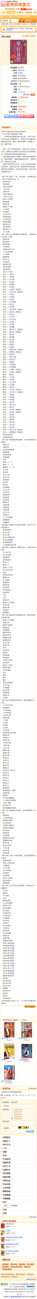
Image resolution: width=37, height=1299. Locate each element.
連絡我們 (27, 1267)
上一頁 (27, 1095)
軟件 (28, 17)
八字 (6, 17)
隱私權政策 (5, 1277)
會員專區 (5, 1267)
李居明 (20, 73)
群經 (5, 1206)
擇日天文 (6, 1145)
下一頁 (32, 1095)
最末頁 (3, 1098)
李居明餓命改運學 (12, 1244)
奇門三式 (6, 1166)
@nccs (19, 1294)
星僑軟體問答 (7, 1269)
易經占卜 (25, 24)
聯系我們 (14, 1277)
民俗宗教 (6, 1184)
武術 (5, 1213)
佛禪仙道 (6, 1180)
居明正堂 (21, 70)
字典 (5, 1210)
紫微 (10, 17)
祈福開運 (6, 1195)
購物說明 (22, 1264)
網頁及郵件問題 (16, 1267)
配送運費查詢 (10, 9)
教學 (25, 17)
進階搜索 (28, 20)
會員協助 (5, 1264)
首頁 (3, 12)
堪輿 (21, 17)
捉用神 (8, 1231)
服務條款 (30, 1274)
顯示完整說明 (30, 1006)
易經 (17, 17)
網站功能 (14, 1264)
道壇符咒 (6, 1170)
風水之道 (4, 1038)
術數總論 (6, 1198)
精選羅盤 (28, 12)
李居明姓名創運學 (12, 1251)
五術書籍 (11, 12)
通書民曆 (6, 1163)
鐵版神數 (6, 1177)
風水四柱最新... (7, 1081)
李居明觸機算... (24, 1060)
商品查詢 (30, 1264)
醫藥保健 (6, 1191)
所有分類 (32, 1217)
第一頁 (21, 1095)
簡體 (18, 9)
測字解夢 (6, 1173)
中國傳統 (14, 1206)
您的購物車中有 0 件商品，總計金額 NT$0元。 (19, 29)
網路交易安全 (21, 1274)
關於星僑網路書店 (8, 1274)
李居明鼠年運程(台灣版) (14, 1237)
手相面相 (6, 1159)
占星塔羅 (6, 1188)
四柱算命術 (10, 1224)
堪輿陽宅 (6, 1137)
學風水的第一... (24, 1038)
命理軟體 (20, 12)
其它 (5, 1202)
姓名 (14, 17)
